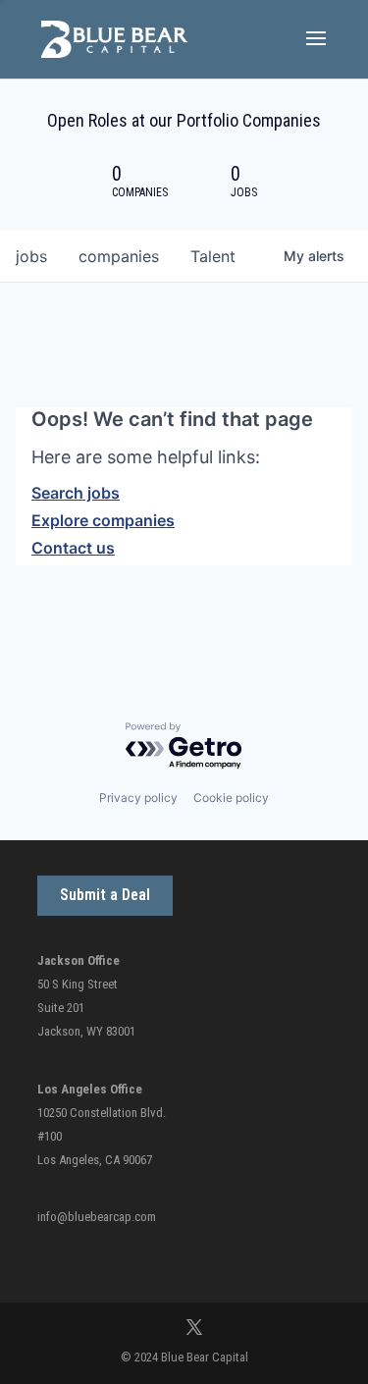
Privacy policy (138, 797)
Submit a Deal (105, 894)
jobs (31, 256)
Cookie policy (231, 797)
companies (119, 256)
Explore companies (103, 520)
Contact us (73, 548)
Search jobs (75, 493)
